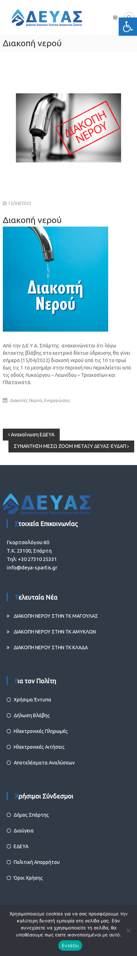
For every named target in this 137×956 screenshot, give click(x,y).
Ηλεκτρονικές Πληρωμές (41, 731)
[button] (128, 27)
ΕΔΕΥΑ (21, 846)
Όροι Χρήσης (28, 878)
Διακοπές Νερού (26, 400)
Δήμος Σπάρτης (31, 815)
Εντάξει (70, 945)
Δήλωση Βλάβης (32, 715)
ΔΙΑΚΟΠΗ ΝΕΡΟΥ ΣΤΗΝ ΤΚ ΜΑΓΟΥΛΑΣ (56, 616)
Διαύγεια (24, 830)
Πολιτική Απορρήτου (37, 862)
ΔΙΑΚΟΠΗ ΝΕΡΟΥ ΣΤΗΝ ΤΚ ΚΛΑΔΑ (51, 647)
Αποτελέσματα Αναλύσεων (44, 763)
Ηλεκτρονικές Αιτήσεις (39, 747)
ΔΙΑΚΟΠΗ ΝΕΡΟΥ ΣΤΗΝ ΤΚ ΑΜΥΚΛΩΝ (55, 632)
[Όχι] (128, 930)
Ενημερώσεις (57, 400)
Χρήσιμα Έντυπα (32, 699)
